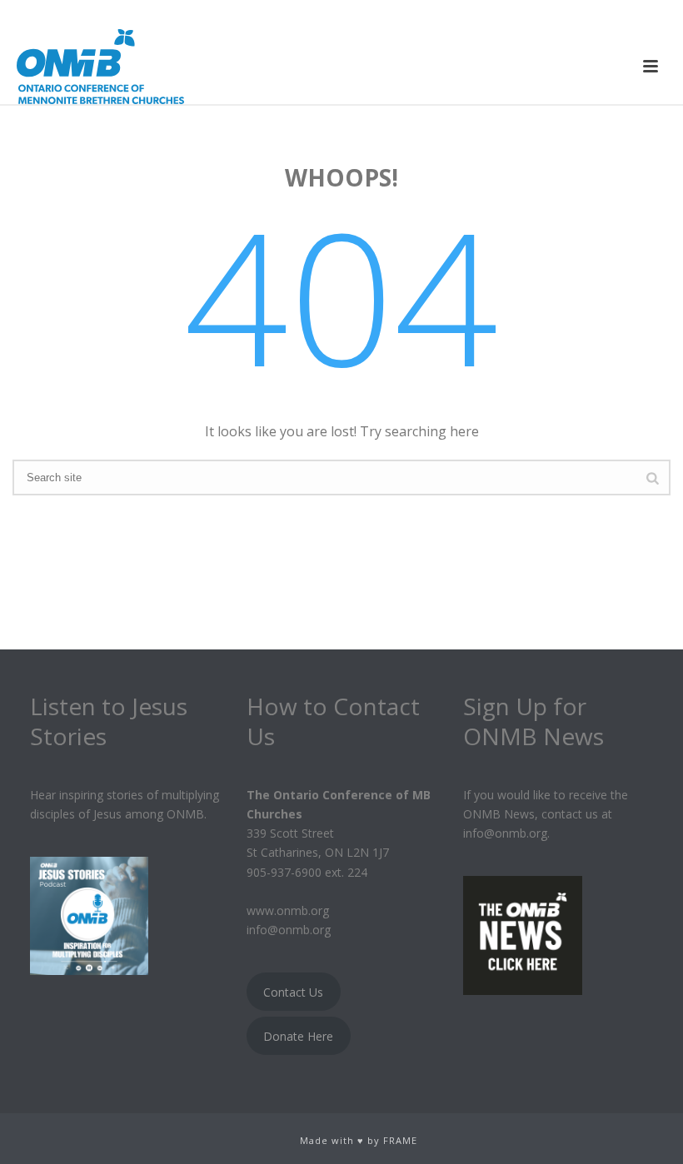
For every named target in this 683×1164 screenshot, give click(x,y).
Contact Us (293, 992)
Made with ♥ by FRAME (358, 1140)
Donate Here (298, 1036)
